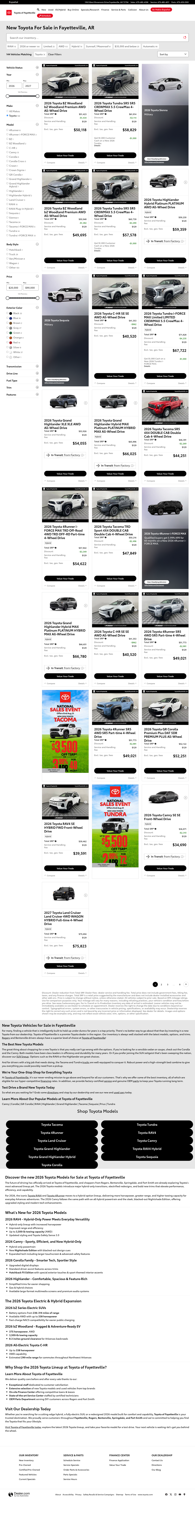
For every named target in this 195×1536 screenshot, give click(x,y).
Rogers (6, 1037)
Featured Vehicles (28, 1474)
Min (7, 81)
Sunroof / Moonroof (98, 46)
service (108, 1080)
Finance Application (119, 1460)
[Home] (10, 12)
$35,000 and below (127, 46)
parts (136, 1080)
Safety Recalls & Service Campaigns (98, 1494)
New (44, 9)
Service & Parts (118, 9)
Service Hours (70, 1479)
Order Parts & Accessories (76, 1469)
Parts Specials (70, 1474)
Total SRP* (49, 113)
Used (50, 9)
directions (53, 1092)
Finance (105, 9)
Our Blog (156, 1469)
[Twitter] (171, 1494)
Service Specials (71, 1464)
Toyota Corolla (52, 1165)
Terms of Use (130, 1494)
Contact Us (157, 1460)
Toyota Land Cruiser (52, 1140)
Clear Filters (55, 54)
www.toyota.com (145, 1494)
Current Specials (27, 1479)
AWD (63, 46)
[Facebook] (166, 1494)
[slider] (7, 96)
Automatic (150, 46)
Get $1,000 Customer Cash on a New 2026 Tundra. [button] (104, 141)
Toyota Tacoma (52, 1124)
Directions (157, 1464)
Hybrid (77, 46)
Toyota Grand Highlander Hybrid (51, 1156)
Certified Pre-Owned (29, 1469)
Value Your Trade (65, 155)
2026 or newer (30, 46)
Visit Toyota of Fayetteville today (23, 1427)
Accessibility (68, 1494)
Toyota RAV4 (147, 1132)
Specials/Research (90, 9)
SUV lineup (22, 1056)
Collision (132, 9)
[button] (165, 212)
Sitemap (119, 1494)
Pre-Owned (25, 1464)
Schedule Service (71, 1460)
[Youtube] (180, 1494)
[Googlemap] (184, 1494)
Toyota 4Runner (52, 1132)
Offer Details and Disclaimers (154, 162)
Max (24, 81)
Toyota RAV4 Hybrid (147, 1148)
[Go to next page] (186, 984)
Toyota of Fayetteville (93, 1037)
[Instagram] (175, 1494)
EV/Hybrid (60, 9)
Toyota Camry (147, 1140)
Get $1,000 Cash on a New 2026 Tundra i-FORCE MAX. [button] (154, 362)
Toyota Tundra (147, 1124)
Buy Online (73, 9)
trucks (85, 1062)
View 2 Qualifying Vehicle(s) (56, 379)
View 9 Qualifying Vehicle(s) (156, 159)
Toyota (39, 54)
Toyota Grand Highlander (52, 1148)
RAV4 (12, 46)
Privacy (78, 1494)
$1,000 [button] (133, 138)
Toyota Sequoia (147, 1156)
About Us (143, 9)
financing (46, 1080)
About (58, 1494)
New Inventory (26, 1460)
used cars (119, 1092)
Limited (49, 46)
